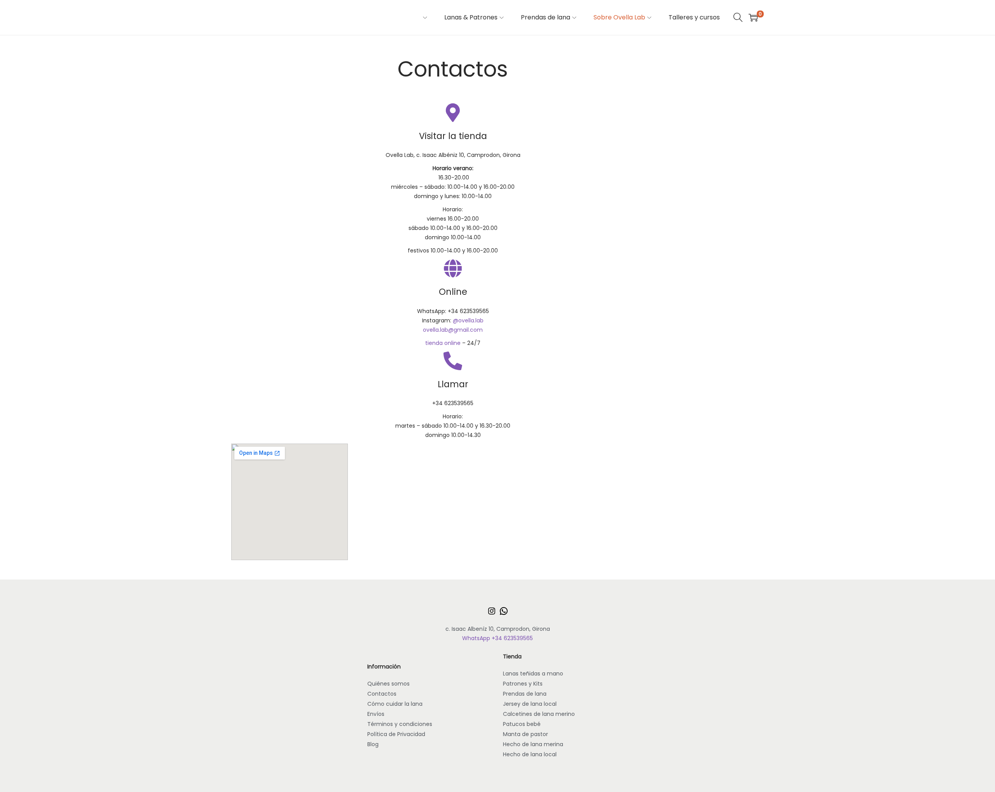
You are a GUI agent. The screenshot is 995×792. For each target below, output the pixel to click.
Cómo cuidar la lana (394, 704)
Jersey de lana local (530, 704)
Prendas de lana (524, 694)
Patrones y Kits (523, 684)
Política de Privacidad (396, 734)
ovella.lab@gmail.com (453, 330)
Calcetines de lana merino (539, 714)
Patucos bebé (522, 724)
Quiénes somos (388, 684)
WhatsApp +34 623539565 (497, 638)
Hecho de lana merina (533, 744)
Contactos (381, 694)
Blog (373, 744)
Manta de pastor (525, 734)
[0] (753, 17)
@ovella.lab (468, 320)
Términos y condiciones (399, 724)
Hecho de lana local (530, 754)
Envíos (375, 714)
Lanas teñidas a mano (533, 673)
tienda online (443, 343)
